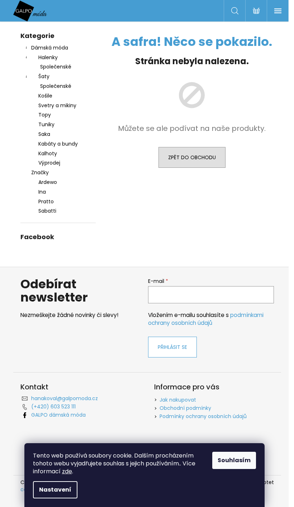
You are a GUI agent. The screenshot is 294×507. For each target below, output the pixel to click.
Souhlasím (234, 460)
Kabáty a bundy (58, 143)
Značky (40, 172)
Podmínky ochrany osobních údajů (203, 416)
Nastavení (55, 489)
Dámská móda (49, 47)
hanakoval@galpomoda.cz (64, 398)
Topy (44, 114)
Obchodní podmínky (185, 408)
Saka (44, 134)
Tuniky (46, 124)
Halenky (48, 57)
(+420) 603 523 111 (53, 406)
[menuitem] (58, 182)
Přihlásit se (172, 347)
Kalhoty (47, 153)
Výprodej (49, 162)
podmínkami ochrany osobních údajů (206, 319)
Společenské (55, 66)
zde (67, 471)
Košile (45, 95)
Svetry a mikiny (57, 105)
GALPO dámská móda (58, 414)
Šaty (43, 76)
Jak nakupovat (178, 399)
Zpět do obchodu (192, 157)
